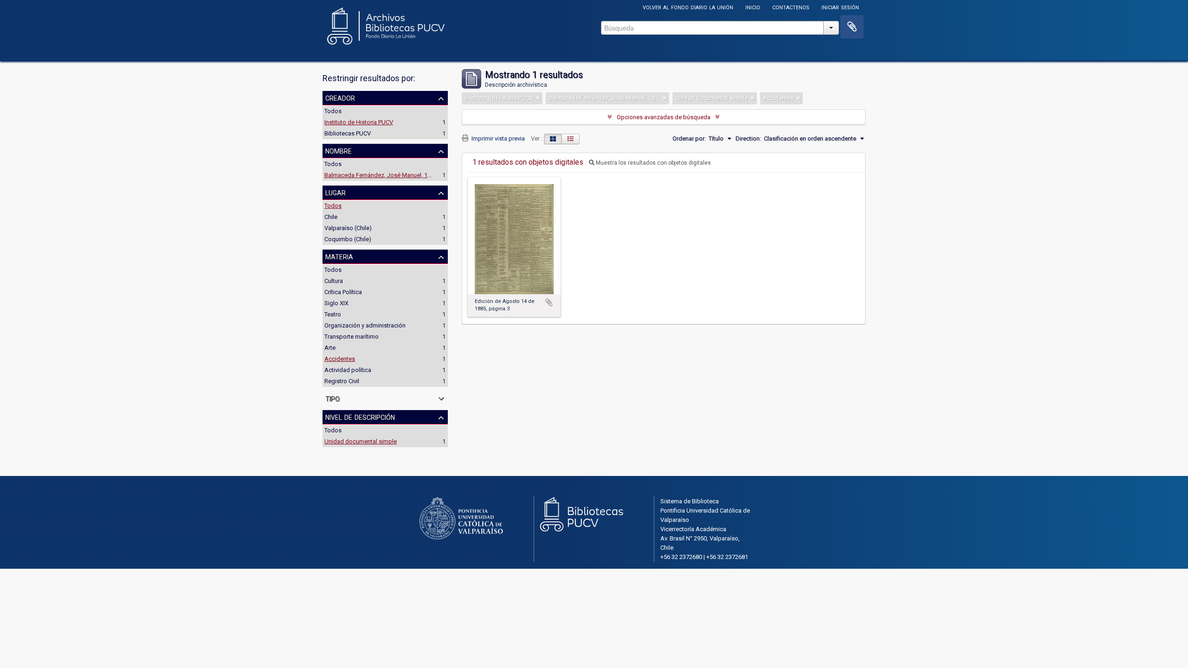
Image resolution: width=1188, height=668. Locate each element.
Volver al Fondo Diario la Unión (688, 6)
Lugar (335, 192)
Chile (330, 216)
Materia (339, 256)
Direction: (748, 138)
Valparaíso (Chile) (348, 228)
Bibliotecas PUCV (347, 133)
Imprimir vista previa (497, 138)
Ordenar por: (689, 138)
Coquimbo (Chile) (347, 239)
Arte (330, 347)
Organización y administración (365, 325)
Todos (333, 111)
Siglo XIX (336, 303)
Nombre (338, 150)
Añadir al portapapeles (549, 302)
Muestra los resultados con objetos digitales (652, 163)
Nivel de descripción (360, 416)
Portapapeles (852, 27)
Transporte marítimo (351, 336)
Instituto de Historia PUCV (358, 122)
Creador (340, 97)
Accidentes (339, 358)
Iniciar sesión (840, 6)
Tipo (332, 398)
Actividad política (347, 369)
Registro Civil (341, 381)
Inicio (752, 6)
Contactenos (790, 6)
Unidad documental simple (360, 441)
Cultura (333, 280)
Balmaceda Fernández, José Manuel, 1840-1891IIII (391, 175)
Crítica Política (343, 292)
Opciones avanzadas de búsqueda (663, 117)
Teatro (332, 314)
